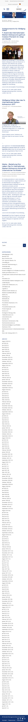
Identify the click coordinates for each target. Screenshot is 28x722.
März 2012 (5, 690)
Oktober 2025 (5, 361)
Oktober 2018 (5, 530)
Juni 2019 (4, 514)
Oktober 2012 (5, 675)
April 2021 (4, 470)
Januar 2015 (5, 621)
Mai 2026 (4, 347)
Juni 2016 (4, 587)
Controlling (5, 262)
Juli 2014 (4, 633)
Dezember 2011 (6, 696)
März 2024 (5, 399)
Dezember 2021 (6, 454)
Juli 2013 (4, 657)
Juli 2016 (4, 585)
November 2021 (6, 456)
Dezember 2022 (6, 430)
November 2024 (6, 383)
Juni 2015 (4, 611)
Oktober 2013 (5, 651)
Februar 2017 (5, 571)
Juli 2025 (4, 367)
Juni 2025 (4, 369)
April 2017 (4, 567)
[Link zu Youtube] (22, 719)
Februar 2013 (5, 667)
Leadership (5, 282)
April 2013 (4, 663)
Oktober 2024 (5, 385)
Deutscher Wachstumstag (8, 264)
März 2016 (5, 593)
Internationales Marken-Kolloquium (14, 174)
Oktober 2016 (5, 579)
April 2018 (4, 542)
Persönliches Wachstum (8, 302)
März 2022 (5, 448)
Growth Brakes (6, 268)
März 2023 (5, 424)
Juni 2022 (4, 442)
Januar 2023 (5, 428)
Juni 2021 (4, 466)
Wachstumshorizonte (7, 323)
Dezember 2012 (6, 671)
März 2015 (5, 617)
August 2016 (5, 583)
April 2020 (4, 494)
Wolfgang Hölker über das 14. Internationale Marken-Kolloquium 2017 (13, 102)
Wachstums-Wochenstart (8, 321)
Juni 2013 (4, 659)
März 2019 (5, 520)
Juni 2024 (4, 393)
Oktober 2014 (5, 627)
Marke (17, 41)
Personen (4, 300)
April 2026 (4, 349)
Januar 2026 (5, 355)
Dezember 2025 (6, 357)
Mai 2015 (4, 613)
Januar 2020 (5, 500)
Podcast (4, 304)
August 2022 (5, 438)
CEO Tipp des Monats (7, 260)
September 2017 (6, 557)
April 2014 (4, 639)
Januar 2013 (5, 669)
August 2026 (5, 341)
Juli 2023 (4, 416)
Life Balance (5, 286)
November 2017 (6, 553)
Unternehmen (14, 42)
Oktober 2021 (5, 458)
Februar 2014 (5, 643)
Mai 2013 (4, 661)
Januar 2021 (5, 476)
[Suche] (3, 9)
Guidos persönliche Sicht (8, 272)
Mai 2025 (4, 371)
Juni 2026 (4, 345)
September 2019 (6, 508)
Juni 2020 (4, 490)
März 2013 (5, 665)
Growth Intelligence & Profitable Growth (12, 270)
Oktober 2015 (5, 603)
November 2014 (6, 625)
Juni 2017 (4, 563)
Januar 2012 (5, 694)
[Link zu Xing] (20, 719)
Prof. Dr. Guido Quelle (11, 89)
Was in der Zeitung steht (8, 333)
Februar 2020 (5, 498)
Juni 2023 (4, 418)
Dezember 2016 (6, 575)
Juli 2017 (4, 561)
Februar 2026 (5, 353)
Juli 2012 (4, 682)
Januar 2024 (5, 403)
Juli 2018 (4, 536)
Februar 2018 (5, 547)
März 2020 (5, 496)
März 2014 (5, 641)
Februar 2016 (5, 595)
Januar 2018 (5, 549)
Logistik (4, 288)
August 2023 (5, 414)
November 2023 (6, 407)
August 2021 (5, 462)
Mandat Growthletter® (12, 4)
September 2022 (6, 436)
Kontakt (6, 1)
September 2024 (6, 387)
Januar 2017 (5, 573)
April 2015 (4, 615)
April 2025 (4, 373)
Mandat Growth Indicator (8, 290)
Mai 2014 (4, 637)
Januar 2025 (5, 379)
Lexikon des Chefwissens (8, 284)
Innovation (4, 278)
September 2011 (6, 702)
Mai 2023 (4, 420)
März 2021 (5, 472)
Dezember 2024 (6, 381)
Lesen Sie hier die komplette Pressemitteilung (13, 87)
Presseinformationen (6, 42)
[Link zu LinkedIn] (18, 719)
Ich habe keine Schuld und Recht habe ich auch (13, 274)
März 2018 (5, 544)
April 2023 (4, 422)
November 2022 (6, 432)
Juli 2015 (4, 609)
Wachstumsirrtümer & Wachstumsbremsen (13, 329)
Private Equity (5, 309)
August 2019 (5, 510)
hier (3, 130)
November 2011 (6, 698)
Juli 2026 (4, 343)
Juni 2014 (4, 635)
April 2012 (4, 688)
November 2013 (6, 649)
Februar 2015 (5, 619)
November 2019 (6, 504)
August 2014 (5, 631)
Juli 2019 (4, 512)
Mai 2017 (4, 565)
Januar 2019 (5, 524)
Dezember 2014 (6, 623)
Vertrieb (4, 319)
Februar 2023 (5, 426)
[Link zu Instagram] (25, 719)
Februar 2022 (5, 450)
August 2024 (5, 389)
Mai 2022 (4, 444)
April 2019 (4, 518)
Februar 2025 (5, 377)
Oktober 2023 (5, 409)
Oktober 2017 (5, 555)
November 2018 (6, 528)
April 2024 (4, 397)
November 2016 (6, 577)
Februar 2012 (5, 692)
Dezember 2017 (6, 551)
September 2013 (6, 653)
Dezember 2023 (6, 405)
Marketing (4, 296)
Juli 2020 (4, 488)
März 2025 (5, 375)
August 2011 (5, 704)
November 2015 (6, 601)
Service (4, 311)
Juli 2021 (4, 464)
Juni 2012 (4, 684)
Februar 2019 (5, 522)
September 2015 (6, 605)
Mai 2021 (4, 468)
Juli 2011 (4, 706)
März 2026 (5, 351)
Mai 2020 (4, 492)
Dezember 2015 (6, 599)
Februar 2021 (5, 474)
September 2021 (6, 460)
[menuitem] (6, 1)
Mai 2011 (4, 708)
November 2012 (6, 673)
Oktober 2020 (5, 482)
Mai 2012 (4, 686)
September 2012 (6, 677)
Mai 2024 (4, 395)
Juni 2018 (4, 538)
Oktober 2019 (5, 506)
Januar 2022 (5, 452)
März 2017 (5, 569)
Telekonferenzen (6, 315)
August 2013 (5, 655)
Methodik (4, 298)
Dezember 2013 (6, 647)
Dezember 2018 (6, 526)
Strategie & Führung (7, 313)
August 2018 (5, 534)
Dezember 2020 (6, 478)
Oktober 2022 (5, 434)
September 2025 (6, 363)
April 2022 (4, 446)
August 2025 (5, 365)
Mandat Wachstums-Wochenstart (17, 1)
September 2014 (6, 629)
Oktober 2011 (5, 700)
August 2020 (5, 486)
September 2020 (6, 484)
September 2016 (6, 581)
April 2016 (4, 591)
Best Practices (6, 258)
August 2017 (5, 559)
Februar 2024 (5, 401)
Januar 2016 (5, 597)
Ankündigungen (6, 254)
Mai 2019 (4, 516)
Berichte (14, 41)
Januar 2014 (5, 645)
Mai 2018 (4, 540)
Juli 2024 (4, 391)
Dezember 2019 (6, 502)
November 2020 (6, 480)
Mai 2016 (4, 589)
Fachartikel (5, 266)
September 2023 (6, 411)
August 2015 (5, 607)
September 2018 (6, 532)
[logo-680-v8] (19, 9)
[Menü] (7, 9)
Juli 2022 (4, 440)
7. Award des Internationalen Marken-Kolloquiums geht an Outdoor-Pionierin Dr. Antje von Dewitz (13, 36)
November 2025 (6, 359)
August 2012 (5, 680)
